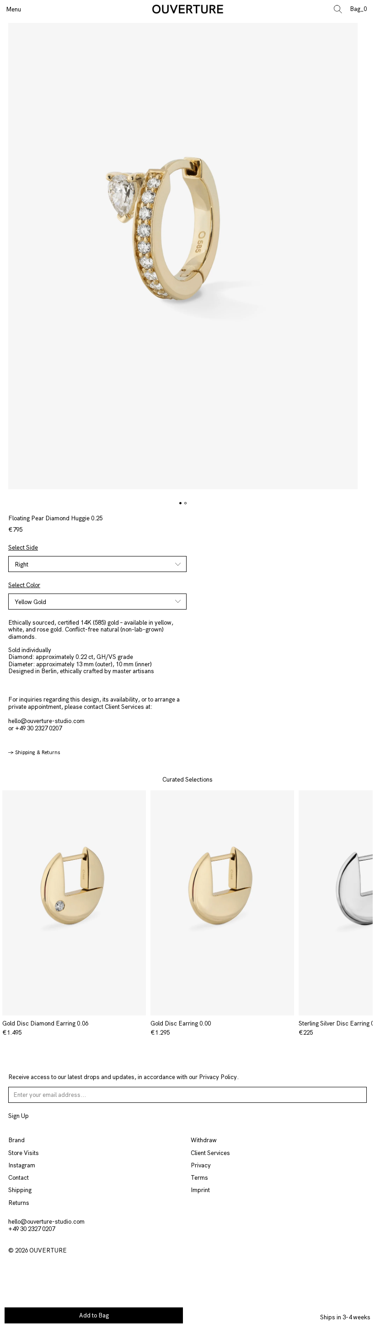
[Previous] (11, 902)
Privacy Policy (218, 1077)
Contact (18, 1178)
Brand (16, 1140)
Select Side (23, 547)
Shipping (20, 1190)
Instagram (21, 1165)
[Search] (340, 9)
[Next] (364, 902)
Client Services (210, 1153)
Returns (18, 1203)
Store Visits (23, 1153)
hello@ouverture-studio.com (46, 721)
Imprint (200, 1190)
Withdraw (204, 1140)
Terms (199, 1178)
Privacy (201, 1165)
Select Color (24, 585)
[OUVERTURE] (187, 9)
